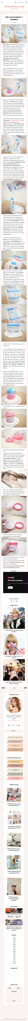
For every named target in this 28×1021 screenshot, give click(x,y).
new (3, 688)
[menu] (2, 2)
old (25, 688)
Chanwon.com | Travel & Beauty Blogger (15, 1019)
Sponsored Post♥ (14, 598)
